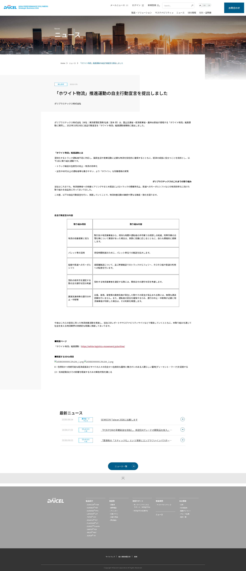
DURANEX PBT (92, 507)
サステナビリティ (163, 12)
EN (204, 5)
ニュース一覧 (121, 466)
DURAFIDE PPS (92, 511)
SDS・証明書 (205, 12)
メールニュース (117, 5)
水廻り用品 (114, 517)
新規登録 (152, 5)
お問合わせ (234, 7)
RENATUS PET (92, 520)
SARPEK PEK (92, 529)
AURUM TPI (91, 535)
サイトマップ (110, 556)
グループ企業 (184, 514)
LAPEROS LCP (92, 514)
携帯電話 (113, 508)
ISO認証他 (183, 508)
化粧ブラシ (114, 514)
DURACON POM (93, 504)
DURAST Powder (93, 526)
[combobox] (176, 5)
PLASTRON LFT (92, 523)
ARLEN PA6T (91, 532)
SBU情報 (192, 12)
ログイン (136, 5)
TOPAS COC (91, 517)
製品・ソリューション (141, 12)
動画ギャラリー (185, 511)
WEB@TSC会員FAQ (141, 511)
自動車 (112, 504)
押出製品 (113, 520)
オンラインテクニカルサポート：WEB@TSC (142, 506)
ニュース (180, 12)
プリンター (114, 511)
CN (209, 5)
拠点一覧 (183, 517)
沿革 (181, 504)
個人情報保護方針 (124, 556)
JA (200, 5)
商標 (135, 556)
